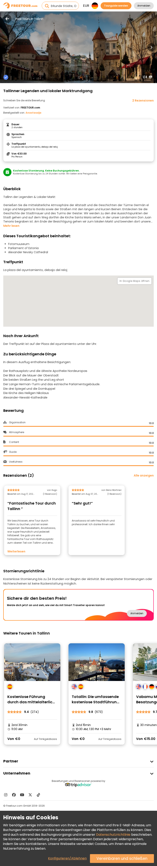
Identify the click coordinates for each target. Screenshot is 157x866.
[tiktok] (38, 794)
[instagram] (5, 794)
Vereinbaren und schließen (121, 858)
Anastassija (33, 112)
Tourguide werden (116, 5)
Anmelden (143, 5)
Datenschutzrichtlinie (113, 834)
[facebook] (13, 794)
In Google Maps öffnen (134, 281)
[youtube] (22, 794)
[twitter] (30, 794)
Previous (5, 47)
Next (151, 47)
